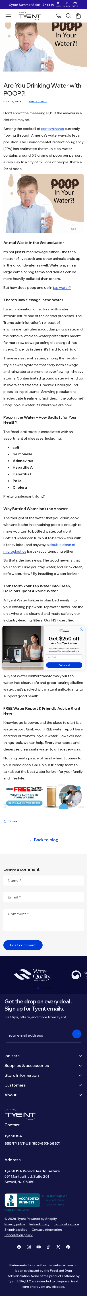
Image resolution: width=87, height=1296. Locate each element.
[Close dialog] (81, 629)
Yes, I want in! (64, 665)
